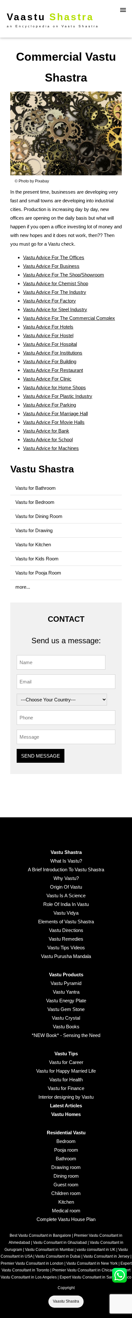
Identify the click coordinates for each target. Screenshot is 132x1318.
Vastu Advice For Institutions (52, 353)
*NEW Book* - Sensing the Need (66, 1035)
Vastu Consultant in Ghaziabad (60, 1242)
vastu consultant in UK (96, 1249)
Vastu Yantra (66, 992)
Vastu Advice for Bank (46, 431)
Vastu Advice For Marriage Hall (55, 413)
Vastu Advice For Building (49, 361)
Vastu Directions (66, 930)
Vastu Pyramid (66, 983)
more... (22, 587)
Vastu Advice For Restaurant (53, 370)
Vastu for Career (66, 1062)
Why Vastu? (66, 878)
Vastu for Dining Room (38, 516)
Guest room (66, 1184)
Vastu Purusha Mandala (66, 956)
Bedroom (66, 1141)
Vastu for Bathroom (35, 488)
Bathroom (66, 1158)
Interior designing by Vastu (66, 1097)
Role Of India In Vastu (66, 904)
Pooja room (66, 1150)
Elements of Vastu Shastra (66, 921)
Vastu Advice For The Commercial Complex (69, 318)
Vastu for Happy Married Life (66, 1071)
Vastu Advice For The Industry (54, 292)
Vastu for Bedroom (34, 502)
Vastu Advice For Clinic (47, 379)
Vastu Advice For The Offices (53, 257)
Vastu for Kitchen (33, 544)
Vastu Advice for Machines (51, 448)
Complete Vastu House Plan (66, 1219)
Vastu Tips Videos (66, 947)
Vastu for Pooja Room (38, 573)
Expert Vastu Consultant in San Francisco (95, 1277)
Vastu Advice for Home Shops (54, 387)
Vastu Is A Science (66, 895)
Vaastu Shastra (66, 1301)
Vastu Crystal (66, 1018)
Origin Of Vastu (66, 887)
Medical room (66, 1210)
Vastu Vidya (66, 913)
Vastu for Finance (66, 1088)
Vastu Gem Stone (66, 1009)
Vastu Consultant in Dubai (57, 1256)
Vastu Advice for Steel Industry (55, 309)
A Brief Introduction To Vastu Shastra (66, 869)
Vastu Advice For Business (51, 266)
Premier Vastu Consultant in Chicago (84, 1270)
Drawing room (66, 1167)
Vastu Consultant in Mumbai (49, 1249)
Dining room (66, 1176)
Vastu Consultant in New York (92, 1263)
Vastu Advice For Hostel (48, 335)
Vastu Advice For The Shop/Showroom (63, 274)
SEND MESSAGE (40, 756)
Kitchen (66, 1202)
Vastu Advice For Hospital (50, 344)
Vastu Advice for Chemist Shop (55, 283)
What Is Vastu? (66, 861)
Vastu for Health (66, 1079)
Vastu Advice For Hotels (48, 327)
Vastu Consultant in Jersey (106, 1256)
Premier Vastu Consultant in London (32, 1263)
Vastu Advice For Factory (49, 300)
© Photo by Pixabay (32, 181)
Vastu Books (66, 1026)
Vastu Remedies (66, 939)
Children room (66, 1193)
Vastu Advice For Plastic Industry (57, 396)
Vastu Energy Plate (66, 1000)
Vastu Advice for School (48, 439)
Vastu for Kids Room (37, 558)
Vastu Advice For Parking (49, 405)
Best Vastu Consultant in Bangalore (40, 1235)
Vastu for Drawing (34, 530)
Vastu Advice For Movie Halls (54, 422)
